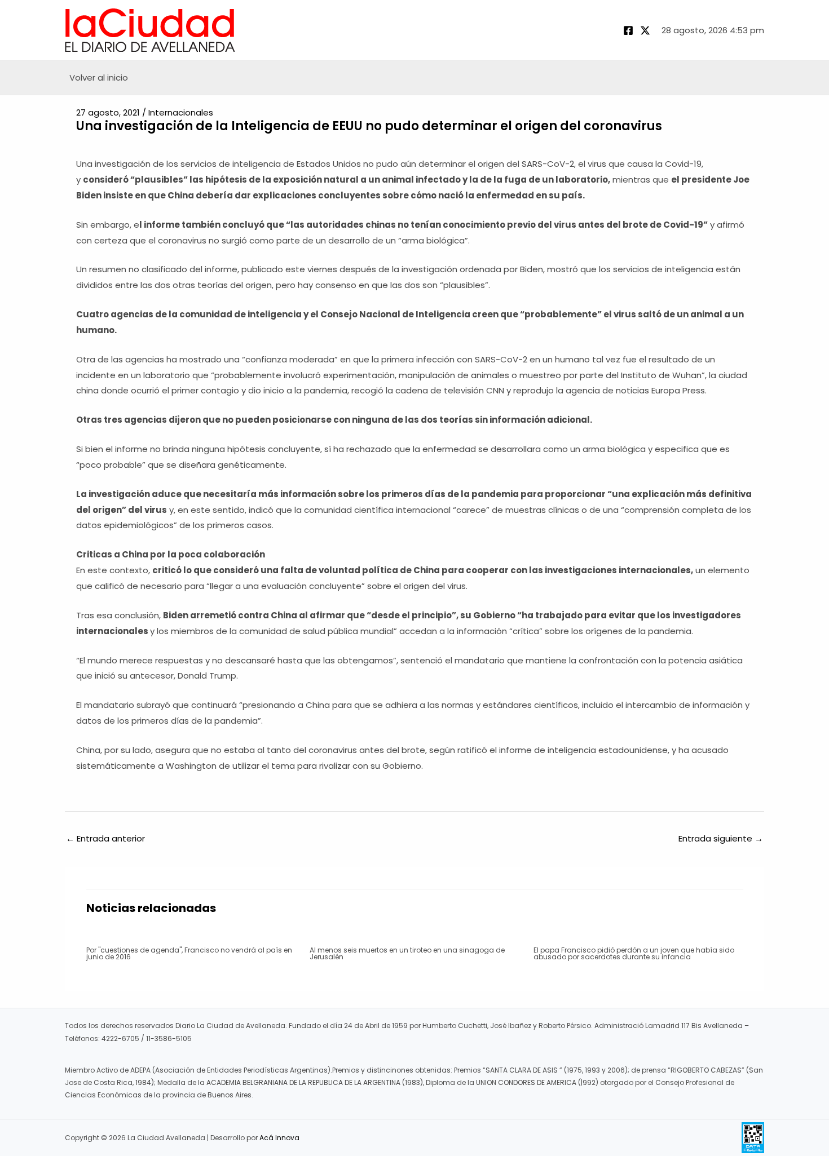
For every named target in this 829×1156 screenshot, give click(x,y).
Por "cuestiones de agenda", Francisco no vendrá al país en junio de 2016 (189, 953)
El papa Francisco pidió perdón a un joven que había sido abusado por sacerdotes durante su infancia (633, 953)
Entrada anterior (105, 838)
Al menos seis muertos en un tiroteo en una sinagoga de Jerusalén (407, 953)
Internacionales (180, 112)
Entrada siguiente (720, 838)
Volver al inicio (98, 77)
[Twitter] (645, 30)
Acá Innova (279, 1137)
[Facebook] (628, 30)
